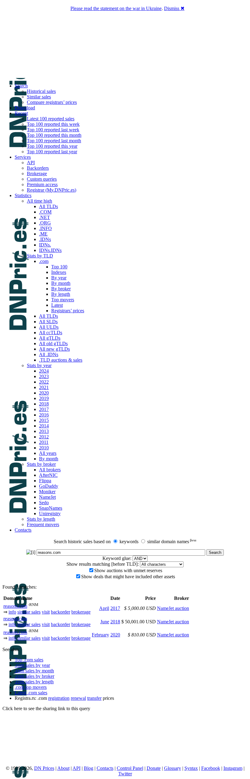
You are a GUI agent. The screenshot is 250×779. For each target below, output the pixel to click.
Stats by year (39, 365)
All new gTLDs (54, 349)
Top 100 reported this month (54, 135)
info (12, 611)
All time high (39, 201)
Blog (88, 768)
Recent (21, 113)
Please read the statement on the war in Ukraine (116, 8)
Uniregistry (50, 513)
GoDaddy (48, 486)
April (104, 608)
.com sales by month (34, 670)
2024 (44, 371)
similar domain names (168, 541)
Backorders (38, 168)
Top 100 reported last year (52, 151)
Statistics (23, 195)
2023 (44, 376)
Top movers (62, 299)
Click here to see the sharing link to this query (46, 708)
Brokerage (37, 173)
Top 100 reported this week (53, 124)
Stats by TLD (40, 255)
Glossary (172, 768)
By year (58, 277)
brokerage (81, 611)
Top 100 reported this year (52, 146)
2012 (44, 436)
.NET (44, 217)
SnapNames (50, 508)
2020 (44, 392)
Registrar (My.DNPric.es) (51, 190)
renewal (78, 698)
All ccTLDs (50, 332)
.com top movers (31, 687)
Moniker (47, 491)
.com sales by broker (34, 676)
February (100, 634)
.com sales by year (32, 665)
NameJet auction (173, 608)
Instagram (232, 768)
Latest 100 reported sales (50, 118)
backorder (60, 611)
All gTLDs (49, 338)
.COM (45, 211)
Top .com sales (29, 659)
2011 (43, 442)
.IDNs (45, 239)
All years (47, 453)
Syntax (191, 768)
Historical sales (41, 91)
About (63, 768)
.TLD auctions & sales (60, 360)
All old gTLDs (53, 343)
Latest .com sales (31, 692)
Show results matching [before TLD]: (102, 564)
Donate (154, 768)
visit (46, 611)
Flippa (45, 480)
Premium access (42, 184)
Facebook (210, 768)
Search (21, 85)
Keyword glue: (116, 558)
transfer (94, 698)
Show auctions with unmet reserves (128, 570)
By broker (61, 288)
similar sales (29, 611)
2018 (44, 403)
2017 (44, 409)
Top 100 (59, 266)
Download (25, 107)
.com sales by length (34, 681)
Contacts (23, 530)
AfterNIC (48, 475)
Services (23, 157)
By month (60, 283)
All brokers (50, 469)
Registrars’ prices (67, 310)
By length (60, 294)
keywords (129, 541)
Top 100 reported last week (53, 129)
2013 (44, 431)
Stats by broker (41, 464)
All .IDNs (48, 354)
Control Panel (130, 768)
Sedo (44, 502)
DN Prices (44, 768)
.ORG (45, 222)
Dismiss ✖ (174, 8)
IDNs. (45, 244)
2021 (44, 387)
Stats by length (41, 519)
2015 (44, 420)
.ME (43, 233)
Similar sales (39, 96)
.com (43, 261)
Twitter (125, 773)
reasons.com (15, 606)
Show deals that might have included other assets (128, 576)
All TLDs (48, 206)
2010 (44, 447)
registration (59, 698)
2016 (44, 414)
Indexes (58, 272)
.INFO (45, 228)
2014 (44, 425)
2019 (44, 398)
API (31, 162)
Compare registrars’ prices (52, 102)
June (104, 621)
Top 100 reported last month (54, 140)
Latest (57, 305)
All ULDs (49, 327)
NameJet (47, 497)
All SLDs (48, 321)
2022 (44, 381)
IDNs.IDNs (50, 250)
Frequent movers (43, 524)
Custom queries (42, 179)
